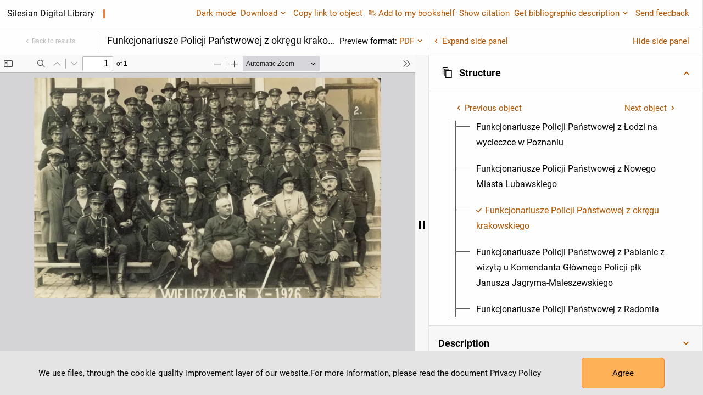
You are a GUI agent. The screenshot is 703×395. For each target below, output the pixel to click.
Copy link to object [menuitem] (327, 13)
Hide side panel (661, 41)
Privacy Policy (515, 373)
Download (259, 13)
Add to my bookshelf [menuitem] (416, 13)
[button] (565, 73)
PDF (406, 41)
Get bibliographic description (567, 13)
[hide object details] (421, 225)
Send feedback (662, 13)
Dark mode (216, 13)
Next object (645, 108)
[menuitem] (575, 135)
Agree (623, 373)
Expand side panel (475, 41)
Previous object (493, 108)
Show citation (484, 13)
